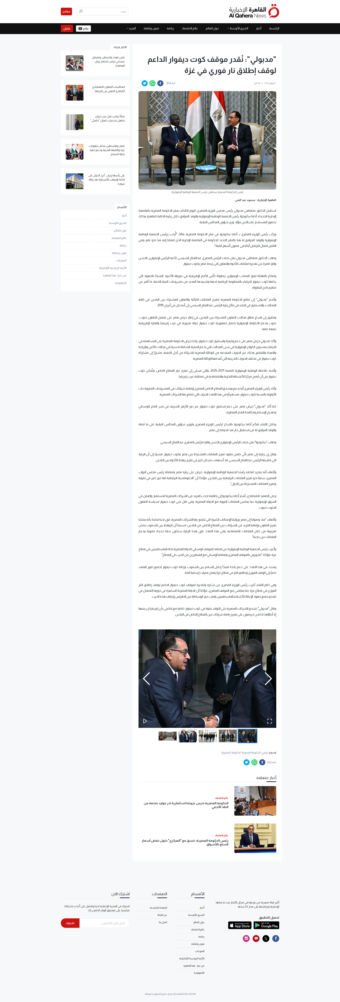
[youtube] (256, 938)
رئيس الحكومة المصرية (254, 752)
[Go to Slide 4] (188, 736)
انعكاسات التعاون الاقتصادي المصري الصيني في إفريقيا (108, 89)
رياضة (170, 28)
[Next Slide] (268, 678)
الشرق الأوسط (239, 28)
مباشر (66, 11)
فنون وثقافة (151, 28)
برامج (85, 28)
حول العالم (212, 28)
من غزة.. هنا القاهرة (115, 275)
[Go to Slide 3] (208, 736)
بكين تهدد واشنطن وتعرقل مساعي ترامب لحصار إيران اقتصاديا (108, 61)
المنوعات (121, 260)
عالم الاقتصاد (190, 28)
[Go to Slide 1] (247, 736)
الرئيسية (274, 28)
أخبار (258, 28)
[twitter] (144, 83)
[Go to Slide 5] (167, 736)
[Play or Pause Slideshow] (145, 721)
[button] (207, 678)
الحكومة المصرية (230, 752)
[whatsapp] (152, 83)
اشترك (70, 923)
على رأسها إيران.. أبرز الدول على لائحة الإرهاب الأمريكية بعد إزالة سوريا (106, 179)
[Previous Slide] (146, 678)
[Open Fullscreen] (269, 721)
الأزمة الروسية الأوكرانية (113, 267)
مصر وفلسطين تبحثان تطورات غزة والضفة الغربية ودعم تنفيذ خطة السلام (107, 150)
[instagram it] (246, 938)
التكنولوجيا (121, 282)
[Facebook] (275, 938)
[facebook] (160, 83)
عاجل (66, 28)
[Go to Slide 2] (228, 736)
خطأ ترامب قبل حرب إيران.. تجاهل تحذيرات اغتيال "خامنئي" (107, 118)
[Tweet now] (265, 938)
